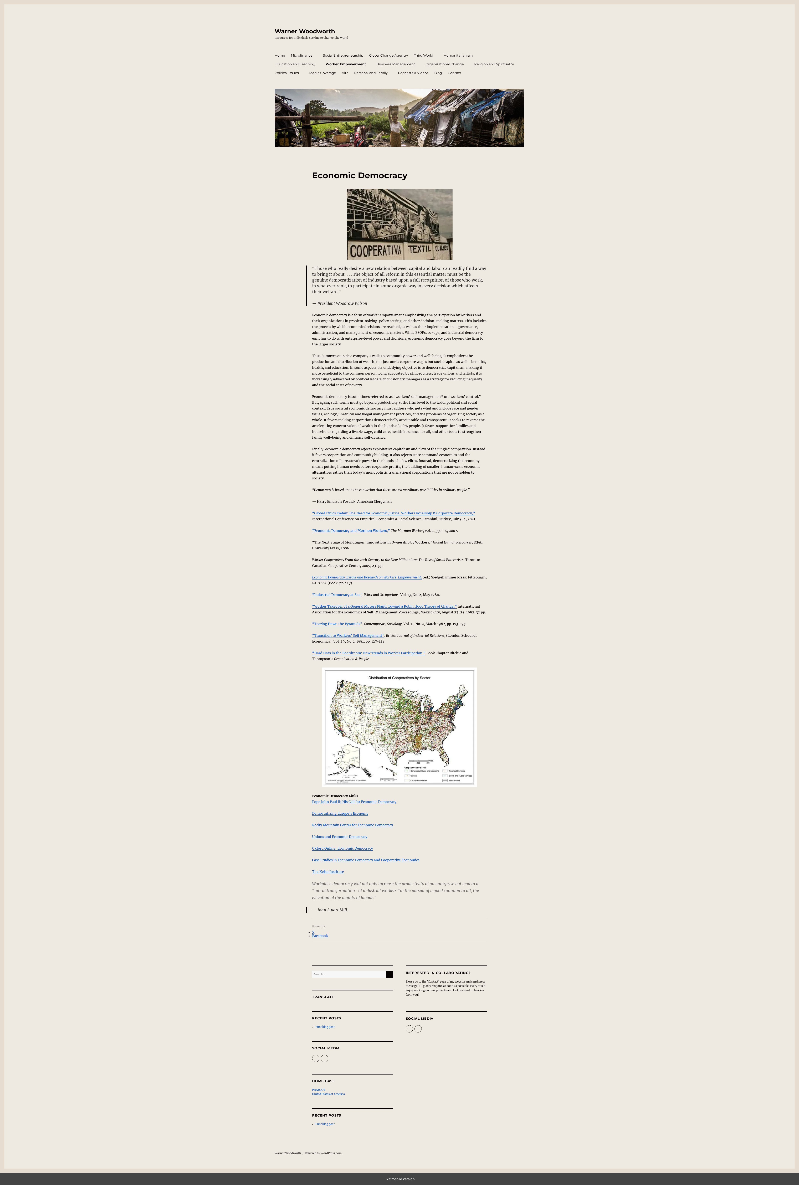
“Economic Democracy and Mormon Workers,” (351, 531)
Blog (438, 73)
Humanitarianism (458, 55)
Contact (454, 73)
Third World (423, 55)
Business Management (395, 64)
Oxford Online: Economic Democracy (342, 848)
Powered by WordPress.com (323, 1153)
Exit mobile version (400, 1179)
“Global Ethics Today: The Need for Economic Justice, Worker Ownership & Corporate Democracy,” (393, 513)
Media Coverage (322, 73)
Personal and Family (371, 73)
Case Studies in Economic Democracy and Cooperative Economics (365, 860)
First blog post (325, 1027)
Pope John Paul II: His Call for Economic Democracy (354, 802)
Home (280, 55)
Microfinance (302, 55)
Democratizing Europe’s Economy (340, 813)
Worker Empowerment (346, 64)
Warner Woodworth (305, 31)
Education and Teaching (295, 64)
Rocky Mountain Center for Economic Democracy (352, 825)
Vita (345, 73)
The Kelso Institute (328, 872)
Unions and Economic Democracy (339, 837)
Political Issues (287, 73)
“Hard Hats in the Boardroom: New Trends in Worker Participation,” (369, 653)
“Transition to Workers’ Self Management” (348, 635)
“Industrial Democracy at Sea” (337, 595)
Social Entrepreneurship (343, 55)
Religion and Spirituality (494, 64)
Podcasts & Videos (413, 73)
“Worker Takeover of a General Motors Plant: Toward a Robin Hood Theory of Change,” (384, 606)
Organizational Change (445, 64)
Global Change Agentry (388, 55)
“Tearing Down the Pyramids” (337, 624)
